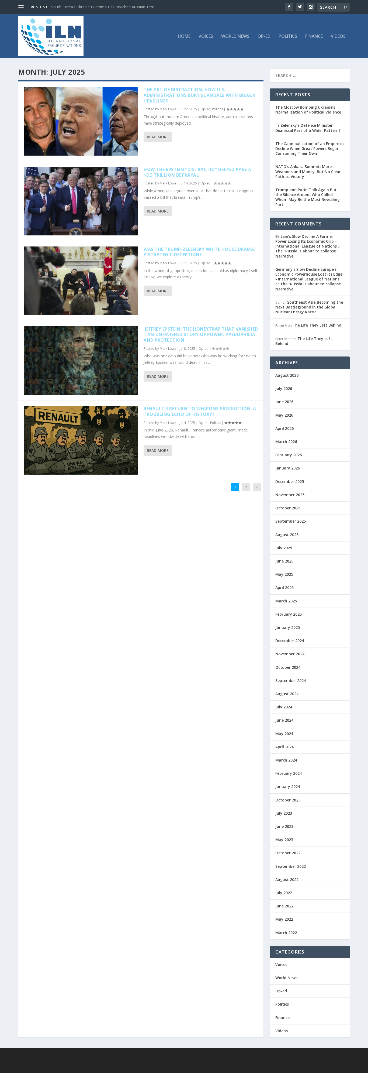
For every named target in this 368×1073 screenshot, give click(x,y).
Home (184, 36)
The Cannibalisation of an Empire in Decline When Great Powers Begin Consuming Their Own (309, 148)
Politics (288, 36)
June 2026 (284, 401)
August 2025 (286, 534)
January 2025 (287, 627)
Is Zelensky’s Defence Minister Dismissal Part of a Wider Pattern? (308, 128)
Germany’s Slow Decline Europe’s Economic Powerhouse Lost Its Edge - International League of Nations (308, 274)
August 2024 (286, 693)
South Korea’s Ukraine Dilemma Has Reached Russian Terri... (104, 6)
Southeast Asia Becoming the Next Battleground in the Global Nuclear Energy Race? (309, 307)
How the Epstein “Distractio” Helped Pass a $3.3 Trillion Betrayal (197, 172)
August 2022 (286, 879)
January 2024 (287, 786)
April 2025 (284, 587)
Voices (206, 36)
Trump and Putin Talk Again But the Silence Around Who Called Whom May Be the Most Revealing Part (307, 197)
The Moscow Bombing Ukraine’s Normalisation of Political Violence (308, 110)
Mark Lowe (168, 109)
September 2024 (290, 680)
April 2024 (284, 746)
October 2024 (287, 667)
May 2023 (284, 839)
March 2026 (286, 441)
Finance (314, 36)
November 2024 (289, 653)
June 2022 (284, 906)
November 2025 (289, 494)
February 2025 (288, 614)
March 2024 (286, 760)
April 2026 (284, 428)
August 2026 (286, 375)
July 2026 (283, 388)
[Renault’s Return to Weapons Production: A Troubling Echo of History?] (81, 440)
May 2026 (284, 415)
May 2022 (284, 919)
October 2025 (287, 507)
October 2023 (287, 800)
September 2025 (290, 521)
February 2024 (288, 773)
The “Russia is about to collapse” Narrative (306, 253)
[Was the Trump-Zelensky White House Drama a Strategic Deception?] (81, 280)
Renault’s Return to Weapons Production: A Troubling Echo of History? (200, 411)
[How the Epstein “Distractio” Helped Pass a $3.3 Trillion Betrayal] (81, 201)
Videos (338, 36)
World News (235, 36)
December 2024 (289, 640)
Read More (158, 136)
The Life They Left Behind (317, 325)
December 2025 (289, 481)
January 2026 (287, 468)
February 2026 (288, 454)
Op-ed (264, 36)
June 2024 (284, 720)
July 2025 (283, 547)
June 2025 (284, 561)
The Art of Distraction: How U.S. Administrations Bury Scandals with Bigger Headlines (199, 95)
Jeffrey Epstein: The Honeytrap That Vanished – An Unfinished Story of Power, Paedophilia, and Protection (201, 334)
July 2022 (283, 892)
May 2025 (284, 574)
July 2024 (283, 706)
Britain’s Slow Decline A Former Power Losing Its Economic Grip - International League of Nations (306, 241)
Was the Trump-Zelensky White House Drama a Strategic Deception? (199, 252)
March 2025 (286, 601)
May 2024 (284, 733)
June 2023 (284, 826)
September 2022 (290, 866)
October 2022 (287, 852)
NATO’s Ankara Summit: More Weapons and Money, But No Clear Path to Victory (308, 171)
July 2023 (283, 813)
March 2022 (286, 932)
